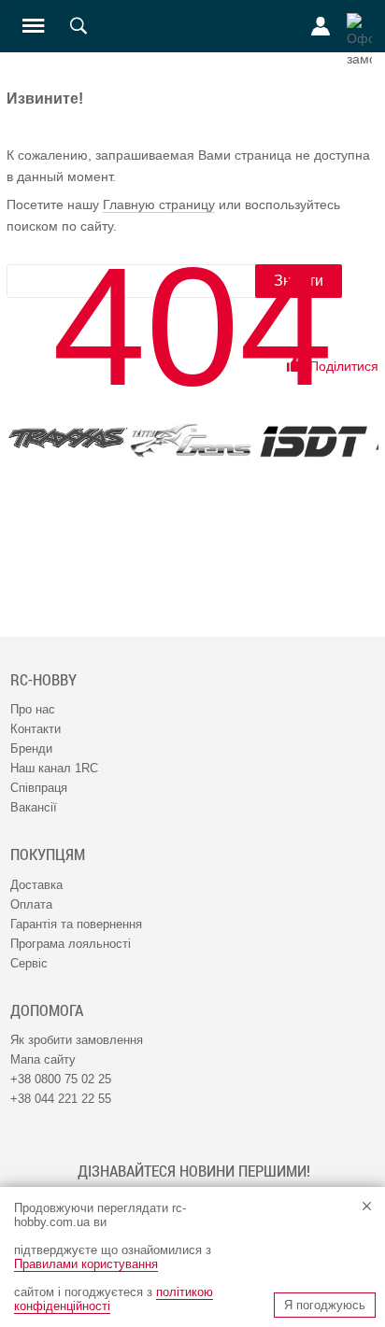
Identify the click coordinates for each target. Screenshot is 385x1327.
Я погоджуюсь (324, 1305)
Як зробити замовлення (76, 1040)
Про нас (32, 709)
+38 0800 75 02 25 (60, 1079)
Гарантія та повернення (76, 924)
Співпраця (38, 788)
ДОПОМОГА (46, 1010)
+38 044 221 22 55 (60, 1099)
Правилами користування (86, 1264)
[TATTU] (190, 441)
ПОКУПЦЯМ (47, 854)
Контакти (35, 729)
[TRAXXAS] (68, 438)
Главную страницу (159, 204)
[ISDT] (313, 441)
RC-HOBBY (43, 680)
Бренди (31, 748)
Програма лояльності (70, 944)
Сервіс (29, 963)
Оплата (31, 904)
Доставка (36, 885)
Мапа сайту (43, 1059)
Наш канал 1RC (54, 768)
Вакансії (33, 807)
